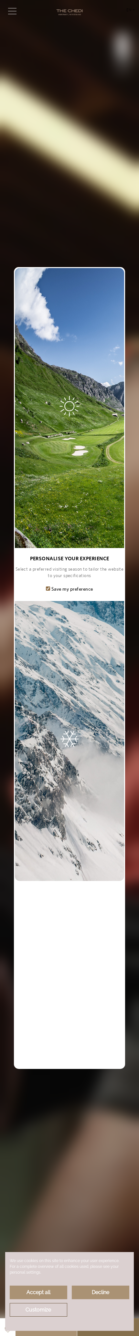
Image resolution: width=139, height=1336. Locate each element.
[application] (69, 1291)
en (130, 12)
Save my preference (71, 589)
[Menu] (12, 11)
